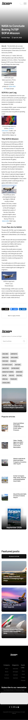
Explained (14, 357)
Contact (7, 675)
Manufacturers (7, 372)
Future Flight (7, 364)
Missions (19, 372)
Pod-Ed (11, 375)
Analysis (5, 357)
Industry (5, 368)
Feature (5, 361)
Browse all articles (14, 556)
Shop (23, 671)
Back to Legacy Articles (14, 315)
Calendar (15, 675)
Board (6, 671)
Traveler (13, 379)
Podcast (23, 680)
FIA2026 (13, 361)
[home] (7, 3)
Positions (6, 678)
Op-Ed (4, 375)
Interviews (15, 368)
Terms (23, 674)
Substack (15, 678)
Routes (19, 375)
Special (5, 379)
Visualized (6, 382)
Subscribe (15, 668)
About (6, 668)
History (18, 364)
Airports (14, 354)
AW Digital (15, 671)
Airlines (5, 354)
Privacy (23, 677)
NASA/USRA (5, 221)
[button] (21, 4)
